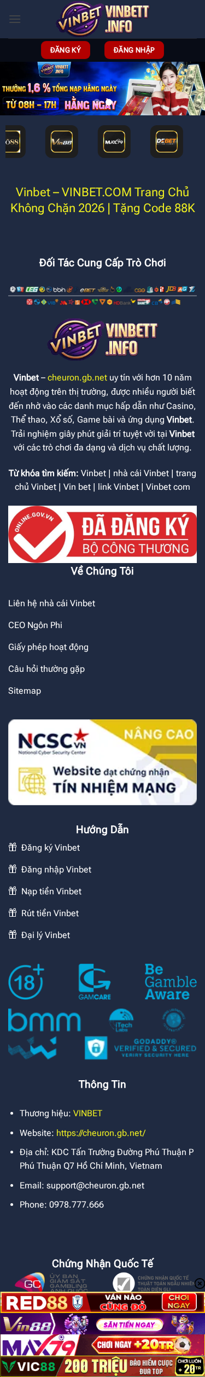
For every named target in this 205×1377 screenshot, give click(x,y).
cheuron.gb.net (77, 377)
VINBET (87, 1113)
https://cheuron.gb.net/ (100, 1133)
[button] (14, 18)
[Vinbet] (102, 19)
